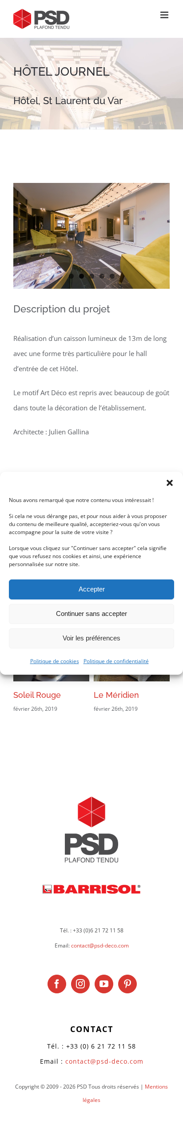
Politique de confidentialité (116, 660)
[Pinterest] (127, 984)
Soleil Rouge (37, 695)
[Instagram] (80, 984)
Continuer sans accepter (91, 613)
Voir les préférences (91, 638)
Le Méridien (116, 695)
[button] (169, 482)
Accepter (92, 589)
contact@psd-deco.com (100, 945)
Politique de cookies (54, 660)
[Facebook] (57, 984)
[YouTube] (104, 984)
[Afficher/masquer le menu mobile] (165, 15)
